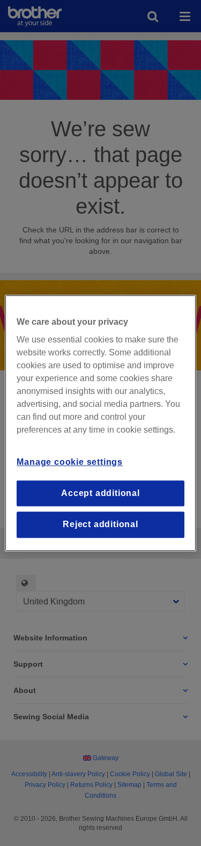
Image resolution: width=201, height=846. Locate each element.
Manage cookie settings (70, 462)
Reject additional (100, 524)
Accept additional (100, 493)
